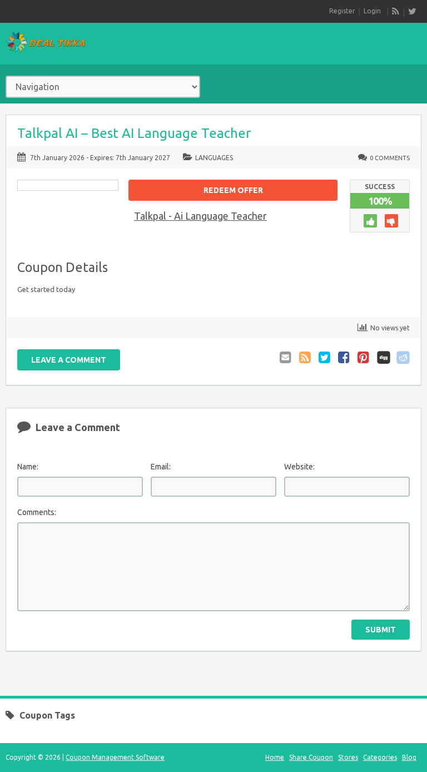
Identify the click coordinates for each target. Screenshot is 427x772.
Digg (383, 357)
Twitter (325, 357)
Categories (380, 757)
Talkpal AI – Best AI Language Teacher (134, 133)
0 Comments (390, 158)
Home (274, 757)
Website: (299, 466)
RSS (396, 11)
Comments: (36, 512)
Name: (27, 466)
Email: (161, 466)
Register (342, 10)
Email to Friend (286, 357)
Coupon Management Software (115, 757)
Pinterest (364, 357)
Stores (348, 757)
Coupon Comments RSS (305, 357)
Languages (214, 157)
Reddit (403, 357)
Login (372, 10)
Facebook (344, 357)
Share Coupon (311, 757)
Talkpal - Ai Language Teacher (200, 215)
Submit (380, 629)
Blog (409, 757)
